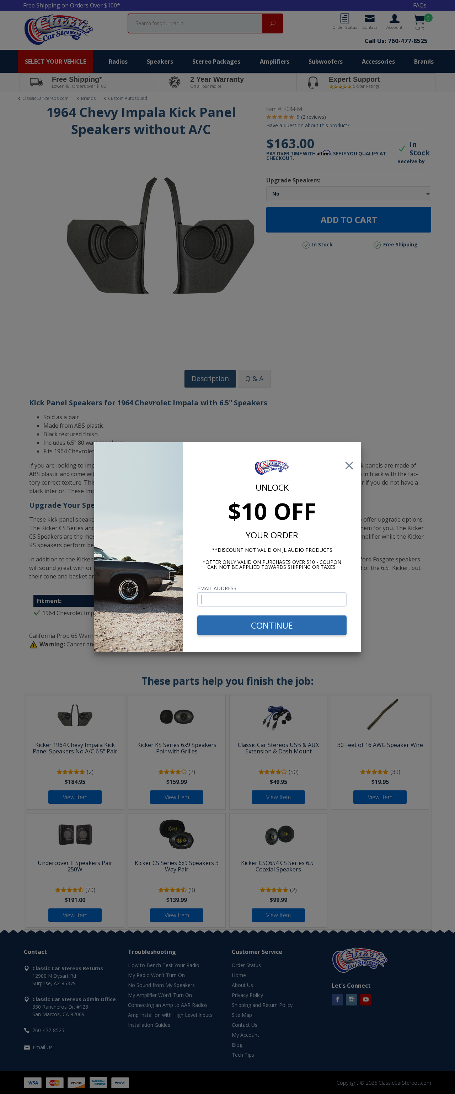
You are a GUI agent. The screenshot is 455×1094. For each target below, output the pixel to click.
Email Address (216, 588)
